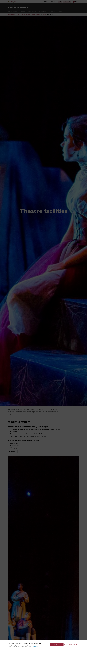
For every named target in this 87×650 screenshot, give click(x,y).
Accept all (57, 644)
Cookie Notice (35, 646)
